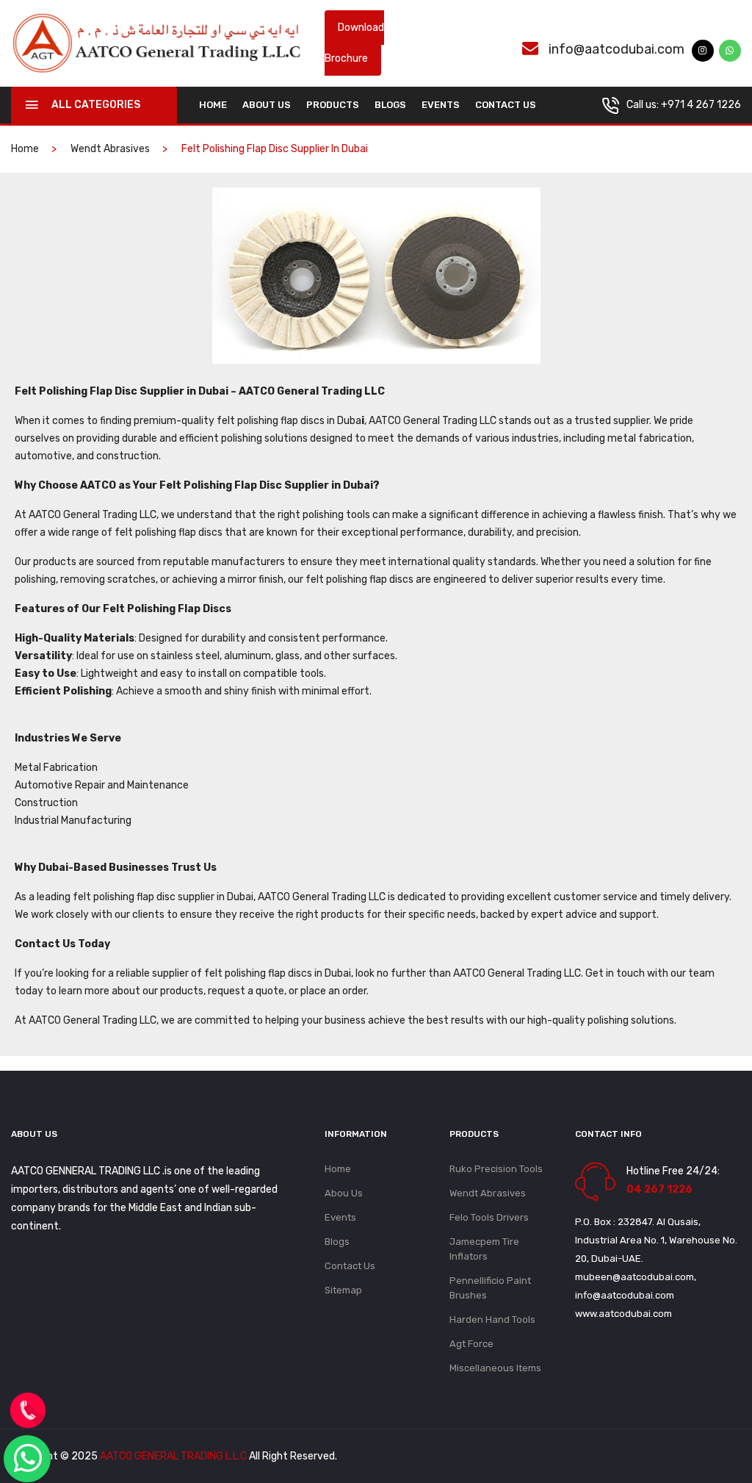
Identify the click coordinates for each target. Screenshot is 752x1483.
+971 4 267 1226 (701, 104)
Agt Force (471, 1343)
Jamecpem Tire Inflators (484, 1249)
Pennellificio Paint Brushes (490, 1288)
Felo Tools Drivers (489, 1217)
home (213, 104)
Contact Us (505, 104)
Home (338, 1168)
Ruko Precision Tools (496, 1168)
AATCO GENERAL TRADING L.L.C (173, 1456)
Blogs (390, 104)
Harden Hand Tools (492, 1319)
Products (332, 104)
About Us (266, 104)
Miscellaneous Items (495, 1368)
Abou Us (344, 1193)
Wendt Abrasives (110, 149)
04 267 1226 (659, 1189)
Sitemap (343, 1290)
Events (441, 104)
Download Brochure (354, 43)
